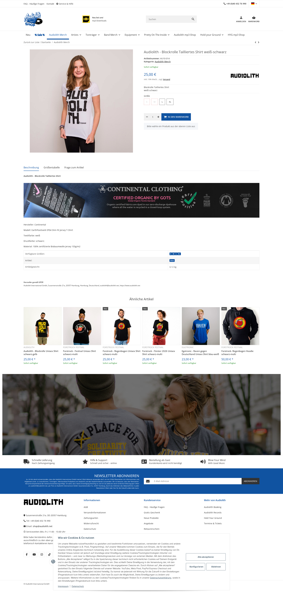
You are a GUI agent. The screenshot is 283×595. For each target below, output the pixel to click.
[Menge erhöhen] (158, 117)
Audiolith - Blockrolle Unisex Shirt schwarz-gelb (41, 353)
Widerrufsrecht (91, 523)
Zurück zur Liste (31, 42)
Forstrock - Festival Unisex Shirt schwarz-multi (79, 353)
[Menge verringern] (147, 117)
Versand (166, 79)
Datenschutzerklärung (160, 577)
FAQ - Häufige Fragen (34, 3)
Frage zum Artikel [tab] (74, 167)
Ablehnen (216, 566)
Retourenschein (151, 528)
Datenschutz (78, 586)
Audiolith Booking (212, 507)
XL (179, 254)
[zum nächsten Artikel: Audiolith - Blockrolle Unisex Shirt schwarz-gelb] (255, 42)
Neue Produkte (151, 518)
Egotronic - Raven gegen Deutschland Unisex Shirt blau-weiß (200, 353)
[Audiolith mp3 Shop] (86, 19)
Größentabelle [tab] (52, 167)
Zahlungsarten (91, 518)
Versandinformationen (95, 512)
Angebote (148, 523)
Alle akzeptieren (206, 557)
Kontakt (50, 3)
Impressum (63, 586)
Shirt (172, 260)
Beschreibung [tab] (31, 167)
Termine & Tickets (213, 523)
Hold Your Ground (213, 518)
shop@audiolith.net (42, 526)
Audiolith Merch (163, 61)
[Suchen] (193, 19)
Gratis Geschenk (152, 512)
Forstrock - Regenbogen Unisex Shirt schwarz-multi (121, 353)
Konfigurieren (196, 566)
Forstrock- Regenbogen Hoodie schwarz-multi (237, 353)
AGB (86, 507)
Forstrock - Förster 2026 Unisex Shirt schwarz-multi (158, 353)
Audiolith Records (213, 512)
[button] (65, 3)
